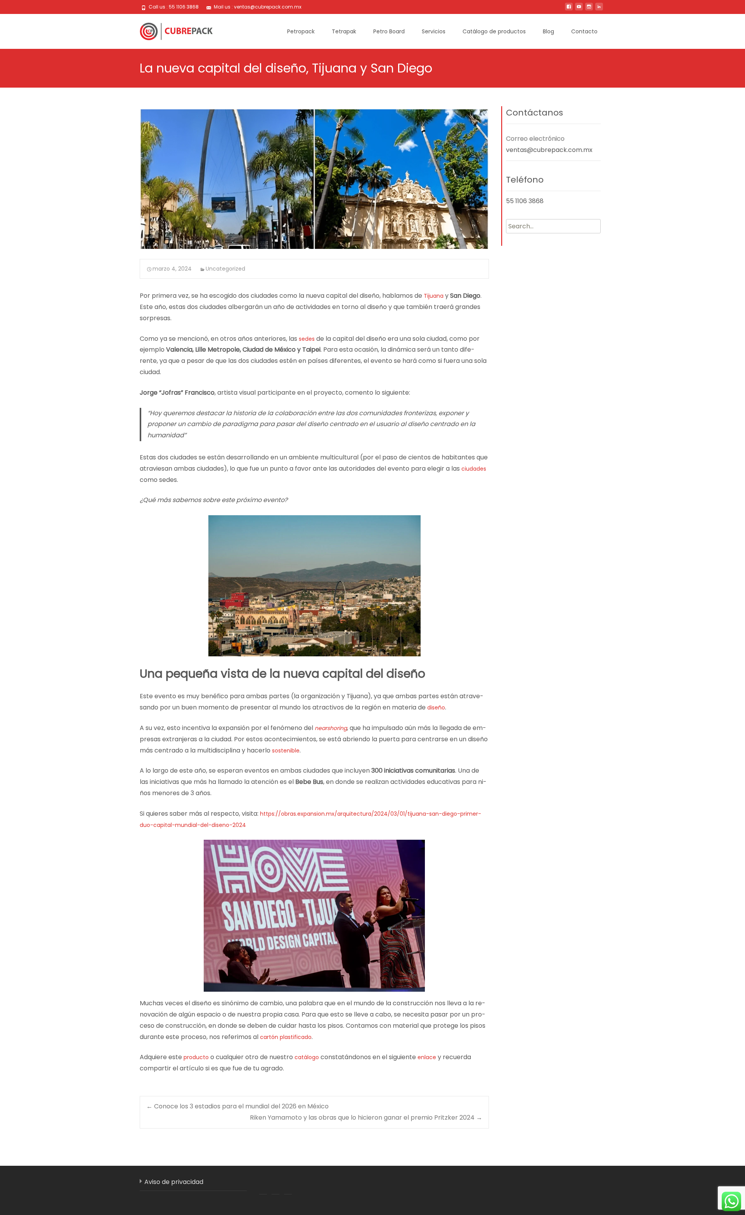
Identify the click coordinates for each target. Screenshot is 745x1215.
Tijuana (434, 296)
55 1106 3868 (525, 201)
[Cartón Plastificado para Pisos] (170, 29)
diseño (436, 707)
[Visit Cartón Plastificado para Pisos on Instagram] (288, 1185)
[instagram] (589, 9)
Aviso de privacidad (173, 1181)
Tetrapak (344, 31)
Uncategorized (225, 269)
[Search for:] (553, 226)
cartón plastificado (286, 1037)
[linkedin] (599, 9)
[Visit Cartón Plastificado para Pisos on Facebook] (263, 1185)
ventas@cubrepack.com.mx (549, 149)
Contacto (584, 31)
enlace (427, 1057)
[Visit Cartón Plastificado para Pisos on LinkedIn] (275, 1185)
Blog (548, 31)
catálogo (307, 1057)
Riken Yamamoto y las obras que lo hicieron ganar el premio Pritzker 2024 (366, 1117)
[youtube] (579, 9)
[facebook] (569, 9)
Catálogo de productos (494, 31)
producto (196, 1057)
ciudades (473, 469)
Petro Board (389, 31)
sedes (306, 339)
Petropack (301, 31)
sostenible (286, 750)
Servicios (433, 31)
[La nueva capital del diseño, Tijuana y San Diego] (314, 179)
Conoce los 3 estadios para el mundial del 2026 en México (237, 1106)
